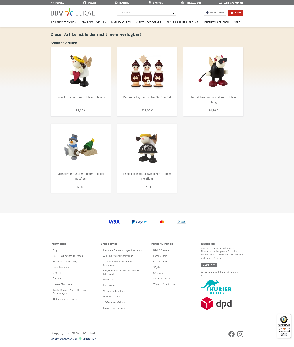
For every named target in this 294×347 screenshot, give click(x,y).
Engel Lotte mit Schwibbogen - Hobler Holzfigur (147, 176)
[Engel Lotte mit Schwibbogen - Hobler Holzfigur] (147, 147)
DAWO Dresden (161, 250)
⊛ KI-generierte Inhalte (65, 299)
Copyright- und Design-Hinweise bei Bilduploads (121, 272)
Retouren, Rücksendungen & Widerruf (122, 250)
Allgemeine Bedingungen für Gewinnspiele (117, 263)
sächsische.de (160, 261)
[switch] (284, 334)
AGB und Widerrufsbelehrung (118, 255)
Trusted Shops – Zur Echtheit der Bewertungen (69, 291)
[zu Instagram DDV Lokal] (240, 336)
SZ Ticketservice (161, 278)
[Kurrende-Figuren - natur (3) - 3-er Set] (147, 70)
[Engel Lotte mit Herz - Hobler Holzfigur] (81, 70)
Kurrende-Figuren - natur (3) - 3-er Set (147, 97)
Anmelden (209, 265)
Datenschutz (109, 279)
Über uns (57, 278)
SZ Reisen (158, 273)
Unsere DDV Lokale (62, 284)
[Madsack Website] (73, 339)
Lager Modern (160, 255)
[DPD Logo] (222, 303)
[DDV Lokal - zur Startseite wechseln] (73, 12)
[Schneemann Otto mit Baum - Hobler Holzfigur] (81, 147)
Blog (55, 250)
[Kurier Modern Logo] (222, 287)
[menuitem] (146, 13)
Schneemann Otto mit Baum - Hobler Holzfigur (80, 176)
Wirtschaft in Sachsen (164, 284)
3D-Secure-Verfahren (114, 302)
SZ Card (57, 273)
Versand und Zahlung (114, 291)
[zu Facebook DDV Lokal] (231, 336)
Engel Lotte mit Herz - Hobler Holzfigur (80, 97)
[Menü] (289, 316)
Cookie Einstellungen (114, 308)
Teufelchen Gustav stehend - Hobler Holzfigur (213, 99)
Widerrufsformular (112, 296)
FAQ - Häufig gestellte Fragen (68, 255)
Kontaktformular (61, 267)
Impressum (109, 285)
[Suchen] (173, 13)
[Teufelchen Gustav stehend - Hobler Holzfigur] (213, 70)
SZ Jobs (157, 267)
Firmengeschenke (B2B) (65, 261)
